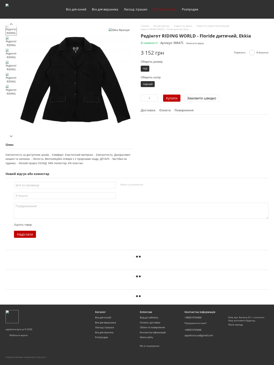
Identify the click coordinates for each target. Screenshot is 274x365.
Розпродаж (190, 9)
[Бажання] (246, 9)
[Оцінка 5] (62, 225)
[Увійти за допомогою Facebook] (147, 184)
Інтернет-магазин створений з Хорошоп (26, 357)
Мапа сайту (146, 337)
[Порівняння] (236, 9)
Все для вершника (105, 9)
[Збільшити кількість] (155, 98)
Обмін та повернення (152, 327)
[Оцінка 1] (38, 225)
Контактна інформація (153, 332)
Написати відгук (195, 43)
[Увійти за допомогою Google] (153, 184)
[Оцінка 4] (56, 225)
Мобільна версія (18, 335)
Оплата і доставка (150, 322)
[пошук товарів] (208, 9)
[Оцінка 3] (50, 225)
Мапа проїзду (235, 324)
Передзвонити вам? (196, 323)
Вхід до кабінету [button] (149, 317)
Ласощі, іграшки (135, 9)
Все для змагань (164, 9)
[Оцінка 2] (44, 225)
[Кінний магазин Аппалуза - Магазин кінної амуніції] (12, 316)
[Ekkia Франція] (119, 30)
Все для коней (76, 9)
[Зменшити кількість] (143, 98)
